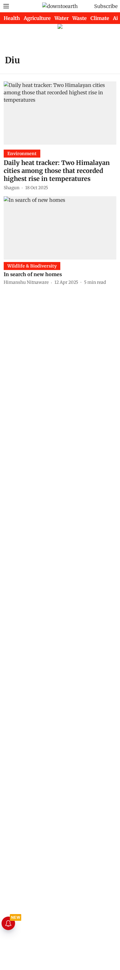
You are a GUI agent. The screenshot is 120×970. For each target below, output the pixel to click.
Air (116, 18)
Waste (79, 18)
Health (12, 18)
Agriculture (37, 18)
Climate (99, 18)
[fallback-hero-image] (60, 113)
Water (61, 18)
